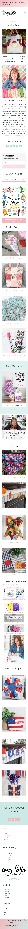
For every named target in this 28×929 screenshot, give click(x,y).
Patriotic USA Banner (14, 765)
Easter (5, 895)
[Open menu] (25, 12)
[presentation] (14, 41)
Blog (19, 920)
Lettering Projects (8, 858)
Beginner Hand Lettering (14, 633)
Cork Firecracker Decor (14, 797)
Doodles (6, 852)
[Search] (24, 179)
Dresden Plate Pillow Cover (14, 702)
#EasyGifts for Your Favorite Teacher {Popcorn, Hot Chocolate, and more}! (14, 58)
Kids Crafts (7, 835)
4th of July (7, 893)
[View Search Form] (25, 3)
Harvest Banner (14, 510)
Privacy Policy (14, 922)
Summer (6, 910)
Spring (5, 908)
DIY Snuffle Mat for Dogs (14, 323)
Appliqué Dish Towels (14, 575)
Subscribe (14, 166)
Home (14, 21)
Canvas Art (7, 837)
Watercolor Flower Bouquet (14, 258)
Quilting (6, 839)
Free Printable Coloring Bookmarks (14, 355)
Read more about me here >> (14, 136)
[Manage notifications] (25, 920)
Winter (5, 914)
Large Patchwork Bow (14, 542)
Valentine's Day (8, 889)
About (14, 920)
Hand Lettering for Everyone (14, 623)
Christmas (6, 897)
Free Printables (8, 856)
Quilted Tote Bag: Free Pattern (14, 290)
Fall (5, 912)
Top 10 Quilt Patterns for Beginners (14, 477)
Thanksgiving (7, 891)
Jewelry (6, 841)
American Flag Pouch (14, 733)
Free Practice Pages (9, 854)
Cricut (5, 833)
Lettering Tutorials (9, 860)
